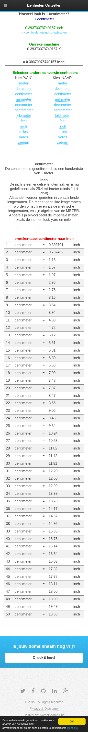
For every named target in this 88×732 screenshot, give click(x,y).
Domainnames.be (52, 715)
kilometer (23, 116)
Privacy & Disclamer (44, 708)
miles (23, 132)
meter (23, 83)
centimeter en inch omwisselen (46, 32)
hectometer (24, 110)
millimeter (23, 99)
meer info (72, 728)
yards (23, 137)
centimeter (23, 94)
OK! (72, 721)
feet (24, 121)
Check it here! (44, 658)
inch (23, 126)
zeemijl (23, 142)
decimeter (24, 89)
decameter (23, 105)
